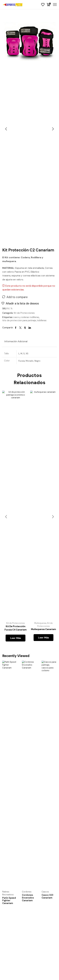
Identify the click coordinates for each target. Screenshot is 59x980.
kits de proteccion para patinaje (19, 320)
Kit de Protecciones (24, 312)
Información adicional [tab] (16, 341)
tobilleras (41, 320)
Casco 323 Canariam (47, 896)
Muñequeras (40, 623)
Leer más (15, 638)
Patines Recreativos (8, 893)
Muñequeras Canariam (43, 629)
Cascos (45, 891)
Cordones (26, 891)
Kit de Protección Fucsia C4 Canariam (16, 628)
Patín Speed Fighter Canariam (9, 900)
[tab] (16, 341)
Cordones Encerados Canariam (28, 897)
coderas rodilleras (29, 317)
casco (16, 317)
